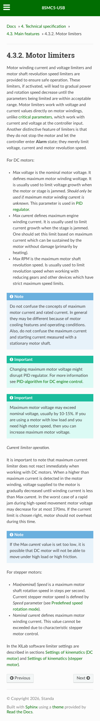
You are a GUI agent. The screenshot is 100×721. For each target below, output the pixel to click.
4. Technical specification (43, 26)
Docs (11, 26)
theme (58, 707)
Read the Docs (20, 712)
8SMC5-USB (53, 8)
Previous (22, 678)
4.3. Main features (23, 34)
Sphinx (31, 707)
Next (81, 678)
